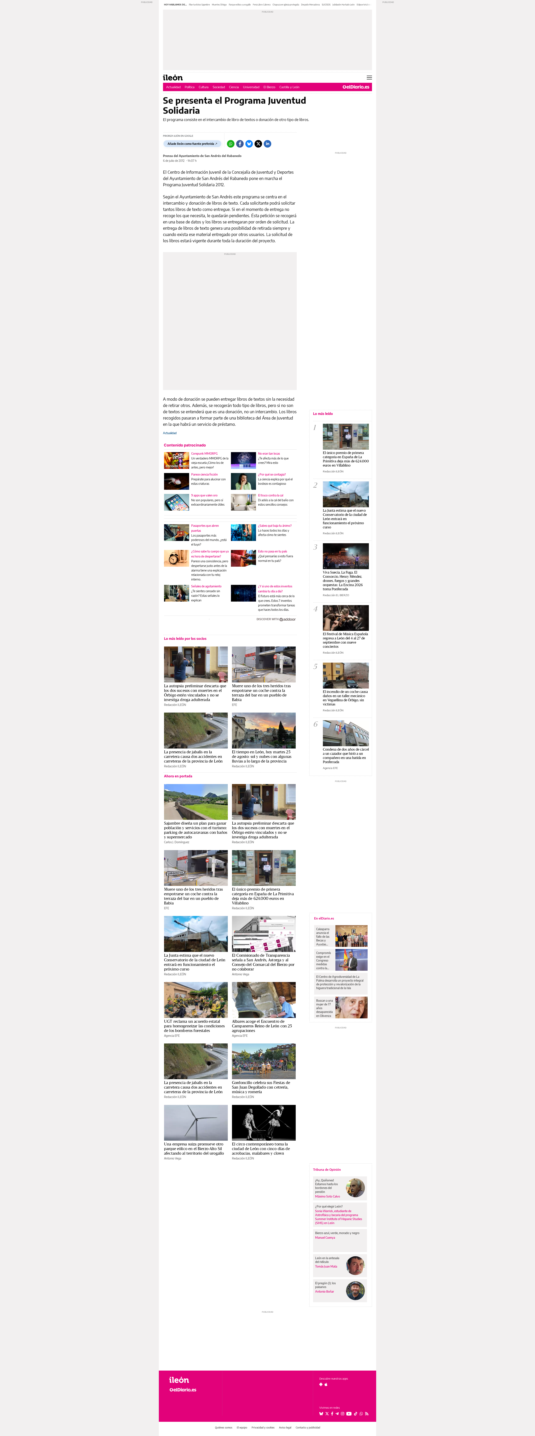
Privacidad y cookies (263, 1427)
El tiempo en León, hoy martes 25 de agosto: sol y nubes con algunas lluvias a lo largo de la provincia (261, 756)
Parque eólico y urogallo (240, 4)
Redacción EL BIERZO (336, 595)
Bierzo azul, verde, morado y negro (337, 1233)
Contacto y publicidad (308, 1427)
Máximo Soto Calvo (327, 1196)
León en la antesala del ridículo (327, 1260)
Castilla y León (289, 87)
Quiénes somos (223, 1427)
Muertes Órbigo (219, 4)
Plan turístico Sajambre (199, 4)
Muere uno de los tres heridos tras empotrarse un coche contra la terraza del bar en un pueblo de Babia (261, 692)
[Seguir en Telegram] (337, 1414)
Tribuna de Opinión (327, 1169)
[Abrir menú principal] (369, 77)
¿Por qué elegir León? (329, 1206)
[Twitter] (258, 144)
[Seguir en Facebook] (332, 1414)
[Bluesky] (249, 144)
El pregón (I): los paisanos (325, 1285)
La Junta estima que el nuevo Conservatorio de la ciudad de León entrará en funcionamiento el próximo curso (194, 962)
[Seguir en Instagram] (342, 1414)
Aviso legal (285, 1427)
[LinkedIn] (267, 144)
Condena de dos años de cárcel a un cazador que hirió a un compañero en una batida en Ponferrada (346, 755)
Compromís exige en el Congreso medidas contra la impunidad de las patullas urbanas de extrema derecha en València (323, 960)
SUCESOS (326, 4)
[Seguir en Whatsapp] (361, 1414)
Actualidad (173, 87)
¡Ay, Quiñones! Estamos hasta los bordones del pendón (326, 1185)
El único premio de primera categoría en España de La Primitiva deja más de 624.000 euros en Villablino (263, 896)
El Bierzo (269, 87)
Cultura (204, 87)
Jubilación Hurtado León (343, 4)
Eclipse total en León (366, 4)
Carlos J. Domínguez (176, 842)
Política (190, 87)
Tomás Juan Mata (326, 1266)
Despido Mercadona (310, 4)
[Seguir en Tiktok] (356, 1414)
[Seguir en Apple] (326, 1384)
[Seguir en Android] (320, 1384)
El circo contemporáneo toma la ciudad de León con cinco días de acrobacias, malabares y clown (261, 1148)
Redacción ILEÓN (175, 705)
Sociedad (219, 87)
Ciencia (234, 87)
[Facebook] (240, 144)
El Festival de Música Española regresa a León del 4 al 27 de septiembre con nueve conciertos (345, 640)
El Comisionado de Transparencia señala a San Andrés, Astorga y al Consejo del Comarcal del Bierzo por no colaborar (263, 962)
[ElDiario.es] (356, 87)
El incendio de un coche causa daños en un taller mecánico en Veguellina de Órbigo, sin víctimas (345, 697)
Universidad (251, 87)
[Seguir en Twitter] (327, 1414)
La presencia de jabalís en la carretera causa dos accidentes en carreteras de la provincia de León (193, 756)
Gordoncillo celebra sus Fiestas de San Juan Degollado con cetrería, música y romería (261, 1087)
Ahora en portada (178, 776)
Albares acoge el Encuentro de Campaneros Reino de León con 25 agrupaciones (262, 1026)
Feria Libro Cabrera (261, 4)
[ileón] (192, 1380)
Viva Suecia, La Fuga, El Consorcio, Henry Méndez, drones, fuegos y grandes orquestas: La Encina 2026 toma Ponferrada (343, 580)
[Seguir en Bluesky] (321, 1414)
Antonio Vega (240, 974)
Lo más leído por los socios (185, 638)
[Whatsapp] (230, 144)
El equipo (242, 1427)
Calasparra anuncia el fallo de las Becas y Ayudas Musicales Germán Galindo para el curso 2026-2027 (324, 936)
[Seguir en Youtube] (349, 1414)
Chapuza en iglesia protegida (286, 4)
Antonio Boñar (324, 1291)
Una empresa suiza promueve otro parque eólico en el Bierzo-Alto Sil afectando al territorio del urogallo (194, 1148)
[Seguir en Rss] (366, 1414)
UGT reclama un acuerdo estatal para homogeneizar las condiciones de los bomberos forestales (194, 1026)
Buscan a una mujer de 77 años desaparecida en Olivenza (324, 1008)
